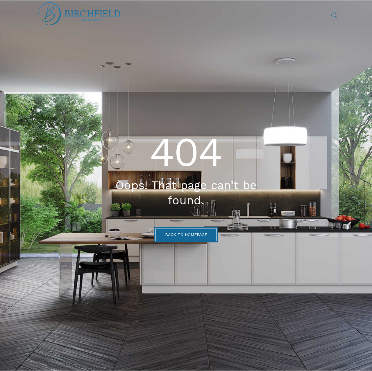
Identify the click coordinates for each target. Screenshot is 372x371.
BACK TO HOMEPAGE (186, 234)
